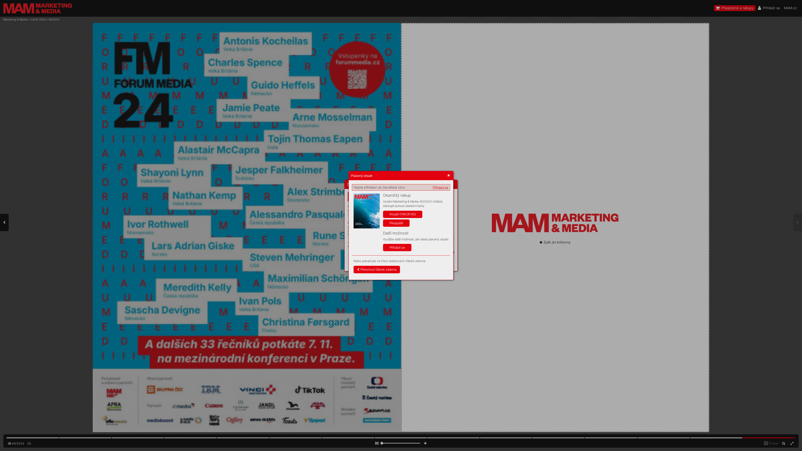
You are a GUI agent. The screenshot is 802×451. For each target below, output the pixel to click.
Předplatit (396, 223)
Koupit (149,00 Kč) (403, 214)
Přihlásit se (440, 187)
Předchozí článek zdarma (377, 269)
